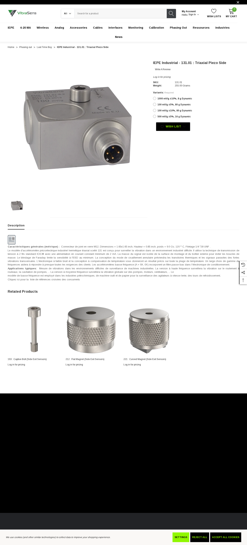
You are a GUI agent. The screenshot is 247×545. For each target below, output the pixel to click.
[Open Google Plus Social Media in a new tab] (53, 460)
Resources (73, 520)
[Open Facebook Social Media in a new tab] (33, 460)
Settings (181, 537)
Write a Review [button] (163, 69)
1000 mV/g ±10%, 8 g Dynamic (174, 98)
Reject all (199, 537)
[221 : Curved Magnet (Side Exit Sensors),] (150, 329)
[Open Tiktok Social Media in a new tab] (43, 460)
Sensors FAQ (55, 520)
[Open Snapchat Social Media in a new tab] (64, 460)
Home (11, 520)
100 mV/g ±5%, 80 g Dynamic (174, 104)
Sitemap (89, 445)
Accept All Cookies (225, 537)
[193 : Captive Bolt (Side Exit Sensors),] (34, 329)
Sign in (192, 14)
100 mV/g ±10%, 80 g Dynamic (174, 110)
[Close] (238, 2)
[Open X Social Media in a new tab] (12, 460)
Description (16, 225)
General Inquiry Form (31, 520)
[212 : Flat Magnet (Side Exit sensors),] (92, 329)
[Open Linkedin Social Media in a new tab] (22, 460)
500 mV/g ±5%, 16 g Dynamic (174, 116)
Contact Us (90, 520)
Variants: (163, 92)
